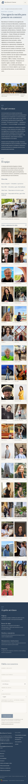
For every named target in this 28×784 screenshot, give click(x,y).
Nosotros (2, 753)
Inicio (2, 8)
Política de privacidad (4, 765)
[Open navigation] (25, 2)
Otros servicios (18, 741)
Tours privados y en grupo (20, 735)
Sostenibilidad (3, 758)
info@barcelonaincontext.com (7, 724)
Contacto (2, 760)
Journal (16, 744)
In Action (2, 756)
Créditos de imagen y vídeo (6, 763)
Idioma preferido (6, 694)
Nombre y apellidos (6, 668)
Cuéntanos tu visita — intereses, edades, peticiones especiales (12, 701)
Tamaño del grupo (6, 687)
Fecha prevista (5, 681)
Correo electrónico (7, 674)
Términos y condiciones (5, 768)
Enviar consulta (7, 715)
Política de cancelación (5, 770)
